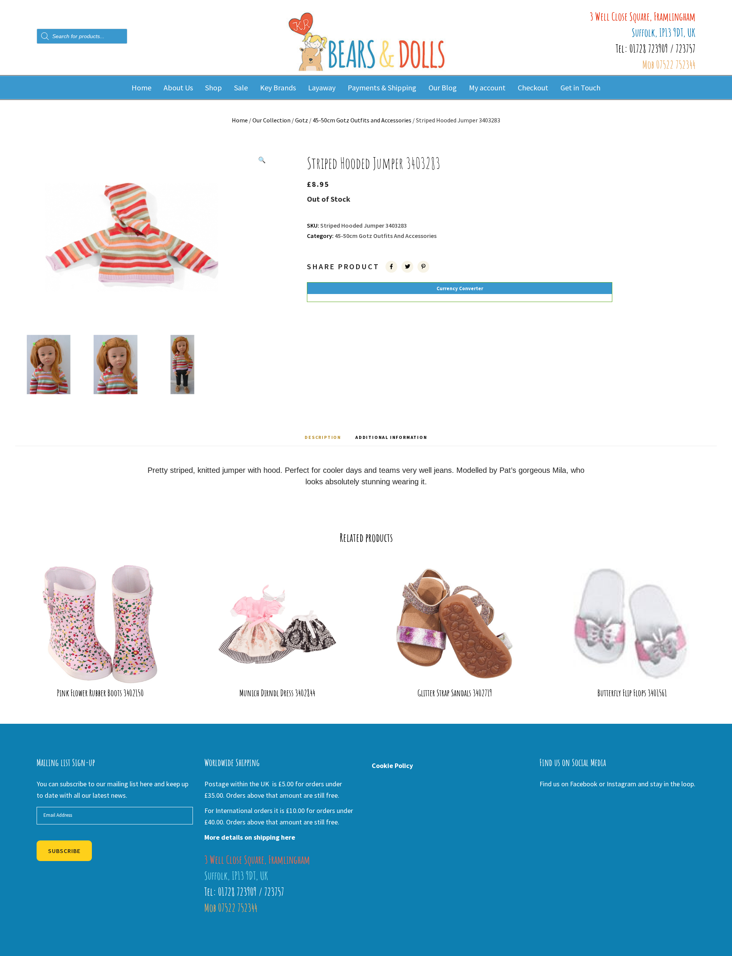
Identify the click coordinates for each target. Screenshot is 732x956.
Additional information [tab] (391, 437)
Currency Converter (460, 288)
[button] (262, 159)
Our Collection (271, 120)
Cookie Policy (392, 765)
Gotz (301, 120)
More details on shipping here (249, 837)
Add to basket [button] (105, 670)
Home (240, 120)
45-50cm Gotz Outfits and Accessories (362, 120)
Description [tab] (323, 437)
